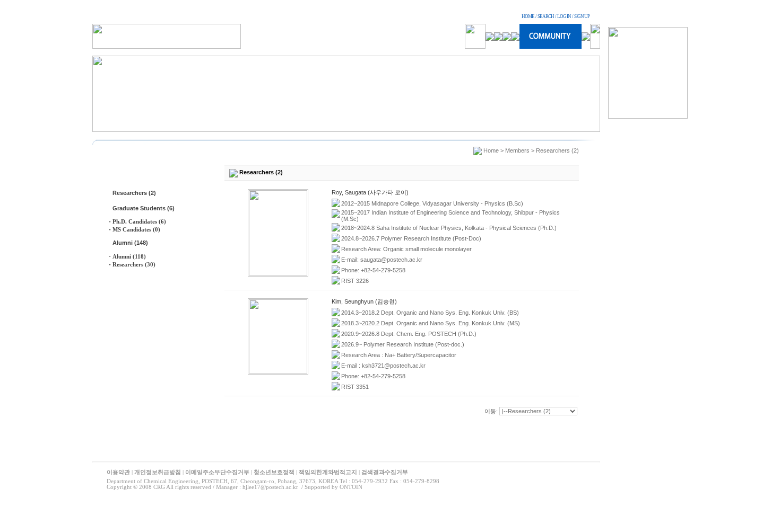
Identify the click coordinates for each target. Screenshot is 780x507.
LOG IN (564, 16)
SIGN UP (582, 16)
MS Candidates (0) (136, 229)
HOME (528, 16)
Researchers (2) (134, 193)
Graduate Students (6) (143, 208)
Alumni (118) (129, 256)
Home (491, 150)
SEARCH (546, 16)
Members (517, 150)
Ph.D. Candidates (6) (139, 221)
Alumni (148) (130, 242)
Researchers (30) (133, 264)
